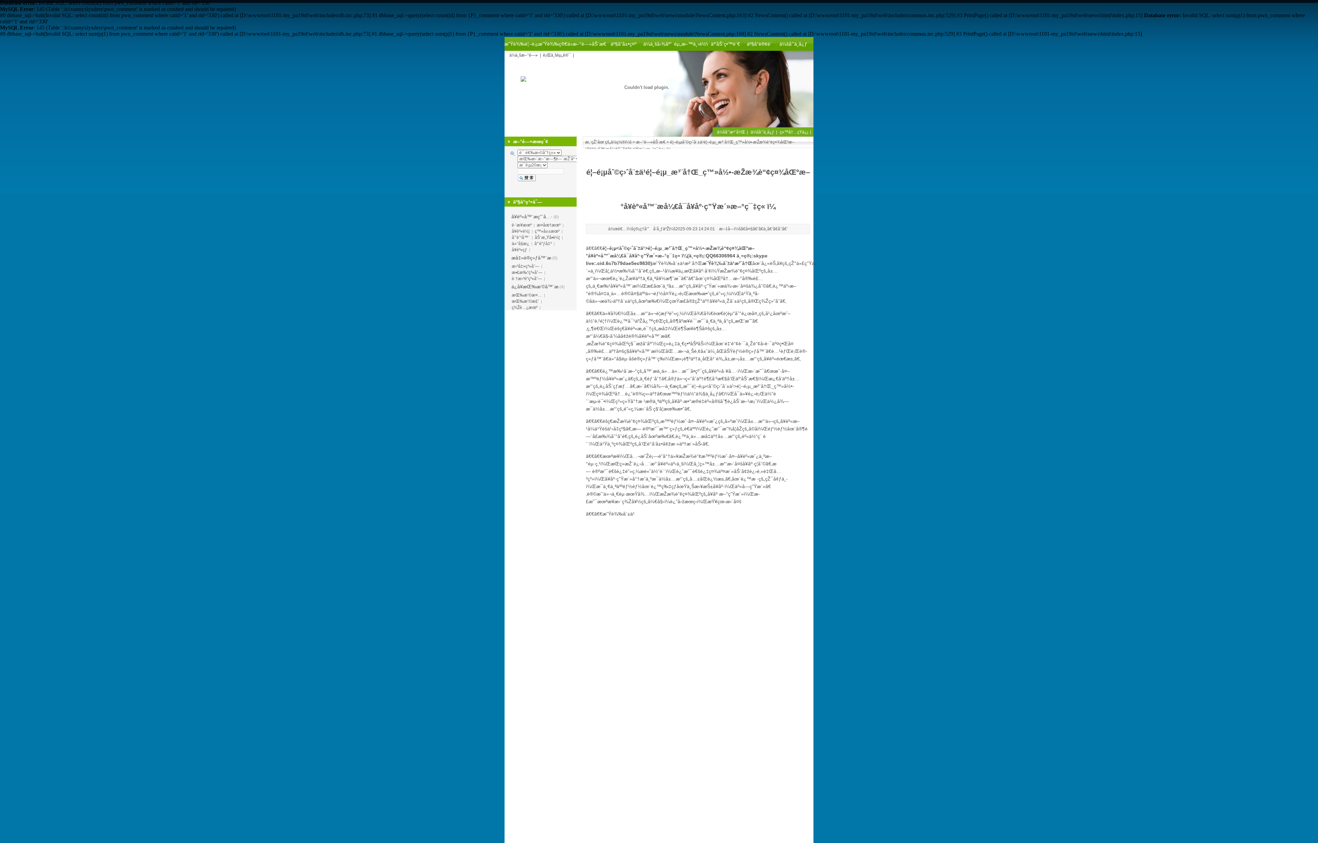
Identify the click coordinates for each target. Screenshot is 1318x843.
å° (780, 229)
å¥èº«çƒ (519, 249)
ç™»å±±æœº (547, 231)
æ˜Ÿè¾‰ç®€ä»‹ (555, 44)
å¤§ (749, 229)
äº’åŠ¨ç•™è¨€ (725, 44)
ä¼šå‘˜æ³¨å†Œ (731, 132)
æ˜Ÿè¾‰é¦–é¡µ (521, 44)
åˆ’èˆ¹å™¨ (521, 237)
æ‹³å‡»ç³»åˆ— (525, 266)
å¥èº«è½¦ (521, 231)
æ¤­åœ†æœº (548, 225)
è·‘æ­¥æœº (522, 225)
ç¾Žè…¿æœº (524, 307)
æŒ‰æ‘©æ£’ (525, 301)
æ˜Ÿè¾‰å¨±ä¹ (618, 514)
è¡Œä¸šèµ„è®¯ (557, 55)
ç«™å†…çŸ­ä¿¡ (794, 132)
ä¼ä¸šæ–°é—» (523, 55)
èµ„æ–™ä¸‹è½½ (691, 44)
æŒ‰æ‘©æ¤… (527, 295)
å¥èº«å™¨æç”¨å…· (532, 216)
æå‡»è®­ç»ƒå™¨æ (531, 258)
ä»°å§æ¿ (520, 243)
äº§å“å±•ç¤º (623, 44)
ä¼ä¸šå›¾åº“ (657, 44)
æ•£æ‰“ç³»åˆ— (527, 272)
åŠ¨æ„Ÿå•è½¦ (547, 237)
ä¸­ (765, 229)
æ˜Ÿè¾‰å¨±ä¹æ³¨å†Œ (677, 263)
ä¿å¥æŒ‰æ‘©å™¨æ (534, 286)
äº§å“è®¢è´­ (759, 44)
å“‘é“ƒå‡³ (543, 243)
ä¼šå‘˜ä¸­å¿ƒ (793, 44)
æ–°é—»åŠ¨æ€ (589, 44)
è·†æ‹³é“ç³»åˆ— (527, 278)
